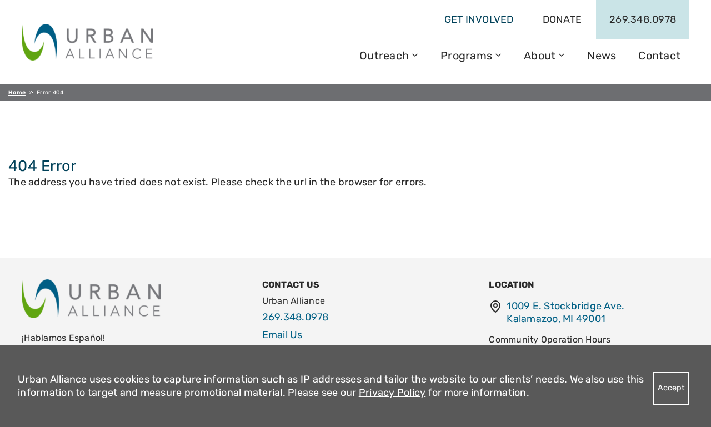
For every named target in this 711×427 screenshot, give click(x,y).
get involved (479, 19)
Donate (562, 19)
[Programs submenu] (498, 54)
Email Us (282, 335)
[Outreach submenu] (415, 54)
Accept (671, 388)
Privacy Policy (392, 392)
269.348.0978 (642, 19)
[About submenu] (561, 54)
